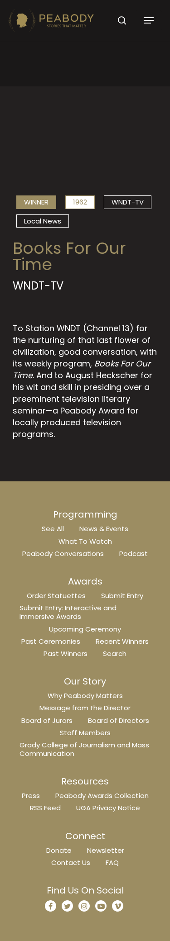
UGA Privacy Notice (108, 808)
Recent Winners (122, 641)
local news (42, 221)
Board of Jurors (47, 720)
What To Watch (85, 541)
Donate (59, 850)
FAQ (112, 862)
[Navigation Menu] (149, 20)
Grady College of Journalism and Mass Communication (84, 749)
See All (53, 528)
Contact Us (70, 862)
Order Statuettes (56, 595)
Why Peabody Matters (85, 695)
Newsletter (105, 850)
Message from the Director (85, 708)
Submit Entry (122, 595)
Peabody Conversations (63, 553)
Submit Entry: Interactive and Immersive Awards (68, 612)
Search (114, 653)
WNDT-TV (128, 202)
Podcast (133, 553)
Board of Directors (118, 720)
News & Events (103, 528)
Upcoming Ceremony (85, 629)
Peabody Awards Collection (102, 795)
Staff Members (85, 732)
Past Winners (65, 653)
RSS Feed (45, 808)
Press (31, 795)
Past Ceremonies (50, 641)
